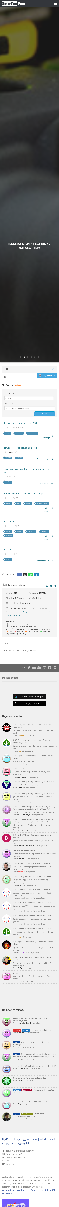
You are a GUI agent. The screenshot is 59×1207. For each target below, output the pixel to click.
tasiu (20, 1047)
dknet (9, 476)
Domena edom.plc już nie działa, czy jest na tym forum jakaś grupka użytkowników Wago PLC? (34, 1055)
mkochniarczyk (24, 814)
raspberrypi (45, 531)
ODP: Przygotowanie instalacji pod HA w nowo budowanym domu (32, 725)
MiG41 (20, 968)
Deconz (16, 972)
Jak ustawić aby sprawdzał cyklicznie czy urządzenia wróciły (26, 471)
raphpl (9, 427)
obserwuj (33, 1139)
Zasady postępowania (15, 1157)
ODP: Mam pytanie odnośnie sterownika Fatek (32, 876)
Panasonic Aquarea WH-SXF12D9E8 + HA (30, 1101)
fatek (18, 503)
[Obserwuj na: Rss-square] (55, 667)
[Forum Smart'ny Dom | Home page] (18, 3)
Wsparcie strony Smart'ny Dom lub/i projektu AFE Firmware (29, 1191)
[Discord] (39, 667)
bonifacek (22, 776)
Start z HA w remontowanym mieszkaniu (28, 1115)
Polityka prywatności (14, 1154)
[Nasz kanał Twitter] (50, 667)
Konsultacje (10, 1164)
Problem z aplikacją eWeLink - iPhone (34, 1091)
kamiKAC (10, 452)
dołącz (49, 1139)
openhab (8, 503)
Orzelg (20, 801)
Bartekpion (22, 858)
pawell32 (21, 735)
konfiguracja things (42, 503)
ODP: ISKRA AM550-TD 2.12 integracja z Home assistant (32, 836)
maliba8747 (22, 1068)
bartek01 (10, 526)
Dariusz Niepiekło (40, 608)
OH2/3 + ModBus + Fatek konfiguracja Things (23, 493)
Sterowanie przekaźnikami (24, 850)
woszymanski (23, 830)
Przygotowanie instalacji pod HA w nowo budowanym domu (30, 1019)
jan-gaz (8, 433)
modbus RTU (31, 531)
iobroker (8, 531)
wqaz (20, 763)
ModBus (8, 482)
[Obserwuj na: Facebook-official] (29, 667)
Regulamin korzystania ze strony (19, 1150)
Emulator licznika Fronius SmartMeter (20, 447)
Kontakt (8, 1160)
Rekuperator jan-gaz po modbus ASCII (20, 423)
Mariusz (21, 952)
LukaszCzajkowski (25, 1023)
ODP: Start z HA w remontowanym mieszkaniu (32, 902)
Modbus (20, 457)
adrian (9, 498)
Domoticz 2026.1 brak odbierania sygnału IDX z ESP (34, 1065)
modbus (28, 503)
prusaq (9, 554)
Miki (19, 1104)
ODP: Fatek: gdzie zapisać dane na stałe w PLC (32, 863)
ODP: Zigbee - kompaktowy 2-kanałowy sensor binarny (33, 756)
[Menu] (55, 3)
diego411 (21, 1118)
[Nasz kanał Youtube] (34, 667)
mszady (21, 981)
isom (20, 751)
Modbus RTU (9, 521)
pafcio (20, 1080)
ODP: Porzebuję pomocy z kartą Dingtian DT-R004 (33, 781)
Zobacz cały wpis (47, 436)
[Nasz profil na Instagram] (44, 667)
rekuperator (19, 433)
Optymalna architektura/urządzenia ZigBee (31, 1077)
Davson (21, 1094)
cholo (20, 885)
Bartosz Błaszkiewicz (26, 845)
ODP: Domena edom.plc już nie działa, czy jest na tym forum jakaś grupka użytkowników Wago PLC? (35, 807)
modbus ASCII (33, 433)
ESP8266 (8, 457)
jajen (20, 787)
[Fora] (5, 377)
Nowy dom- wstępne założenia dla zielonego (31, 1043)
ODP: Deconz (18, 768)
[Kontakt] (24, 667)
